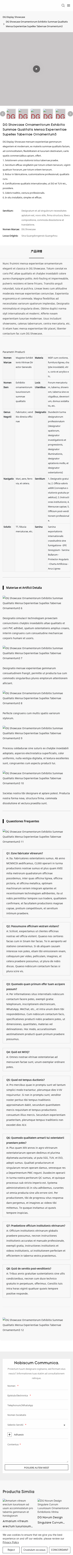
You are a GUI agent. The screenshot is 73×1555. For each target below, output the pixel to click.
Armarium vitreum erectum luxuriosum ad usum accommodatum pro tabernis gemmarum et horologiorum (17, 1524)
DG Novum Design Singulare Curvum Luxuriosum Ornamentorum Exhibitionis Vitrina (51, 1521)
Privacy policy (11, 1542)
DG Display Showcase (14, 17)
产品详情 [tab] (36, 251)
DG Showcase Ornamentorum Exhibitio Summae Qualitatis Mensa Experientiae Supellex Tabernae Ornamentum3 (37, 24)
